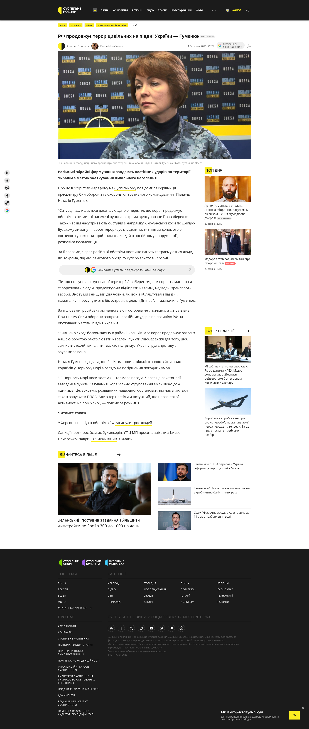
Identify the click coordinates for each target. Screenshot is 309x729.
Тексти (162, 10)
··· (214, 10)
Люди (148, 595)
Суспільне (156, 647)
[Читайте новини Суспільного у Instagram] (141, 628)
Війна (105, 10)
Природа (114, 602)
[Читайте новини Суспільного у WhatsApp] (181, 628)
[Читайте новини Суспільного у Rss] (111, 628)
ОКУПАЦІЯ (76, 25)
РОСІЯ (62, 25)
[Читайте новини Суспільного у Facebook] (121, 628)
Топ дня (150, 583)
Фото (199, 10)
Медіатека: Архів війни (75, 608)
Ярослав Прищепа (78, 46)
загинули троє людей (133, 422)
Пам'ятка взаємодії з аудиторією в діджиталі (76, 712)
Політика (188, 589)
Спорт (148, 602)
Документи (66, 695)
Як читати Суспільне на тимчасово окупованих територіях (76, 679)
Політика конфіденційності (79, 660)
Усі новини (120, 10)
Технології (225, 595)
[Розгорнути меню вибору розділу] (95, 10)
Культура (188, 602)
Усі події (114, 583)
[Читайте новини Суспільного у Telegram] (171, 628)
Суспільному (125, 188)
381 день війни (104, 439)
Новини (223, 602)
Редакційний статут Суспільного (73, 703)
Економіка (225, 589)
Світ (111, 595)
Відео (150, 10)
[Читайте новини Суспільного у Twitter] (131, 628)
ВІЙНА (89, 25)
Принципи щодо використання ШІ (71, 652)
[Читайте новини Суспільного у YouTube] (151, 628)
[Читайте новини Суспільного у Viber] (161, 628)
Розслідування (181, 10)
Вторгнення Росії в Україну (112, 25)
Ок (294, 715)
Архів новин (67, 626)
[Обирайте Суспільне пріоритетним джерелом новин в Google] (7, 210)
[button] (7, 173)
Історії (185, 595)
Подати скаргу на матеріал (78, 689)
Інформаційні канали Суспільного (74, 668)
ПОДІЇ (134, 25)
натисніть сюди (157, 651)
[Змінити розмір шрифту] (249, 46)
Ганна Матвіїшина (111, 46)
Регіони (137, 10)
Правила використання (75, 644)
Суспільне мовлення (73, 638)
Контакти (65, 632)
